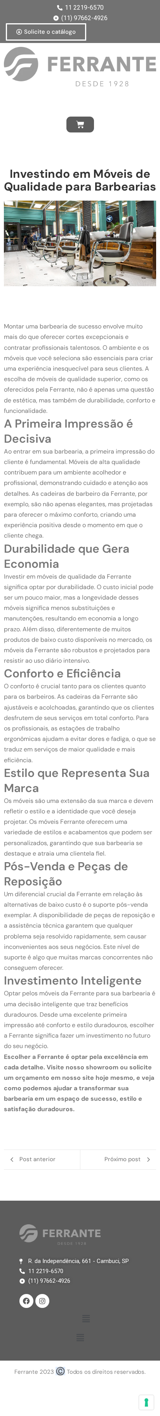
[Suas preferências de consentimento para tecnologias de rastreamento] (146, 1402)
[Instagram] (42, 1301)
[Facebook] (26, 1301)
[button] (85, 1319)
